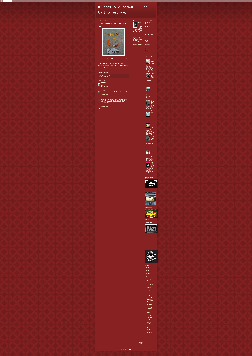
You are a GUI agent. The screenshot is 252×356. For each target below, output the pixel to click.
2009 (147, 276)
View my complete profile (137, 44)
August (148, 334)
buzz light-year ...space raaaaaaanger (150, 305)
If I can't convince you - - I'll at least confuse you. (122, 9)
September (149, 332)
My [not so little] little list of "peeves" (150, 300)
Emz (101, 90)
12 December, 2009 (104, 106)
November (149, 329)
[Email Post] (109, 75)
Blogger (130, 349)
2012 (147, 271)
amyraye (102, 82)
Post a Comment (102, 108)
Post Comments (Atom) (107, 112)
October (148, 331)
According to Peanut (150, 283)
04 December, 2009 (104, 86)
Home (114, 111)
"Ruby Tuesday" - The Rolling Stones (152, 164)
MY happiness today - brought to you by (150, 320)
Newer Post (100, 111)
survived (148, 290)
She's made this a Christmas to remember (150, 288)
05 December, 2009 (104, 94)
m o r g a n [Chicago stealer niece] (150, 308)
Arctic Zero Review (152, 113)
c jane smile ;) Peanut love (105, 76)
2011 (147, 273)
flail (147, 293)
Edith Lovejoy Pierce (150, 279)
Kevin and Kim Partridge (105, 97)
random (148, 327)
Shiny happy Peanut (150, 297)
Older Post (127, 111)
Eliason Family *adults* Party (150, 281)
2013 (147, 270)
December (149, 277)
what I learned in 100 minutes (150, 311)
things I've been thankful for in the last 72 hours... (150, 316)
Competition (149, 312)
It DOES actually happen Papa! (150, 302)
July (148, 335)
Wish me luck (149, 292)
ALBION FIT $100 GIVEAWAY (152, 89)
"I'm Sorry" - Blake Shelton (152, 102)
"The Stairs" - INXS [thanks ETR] (149, 57)
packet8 (141, 343)
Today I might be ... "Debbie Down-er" (150, 296)
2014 (147, 268)
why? (148, 314)
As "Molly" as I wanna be (149, 323)
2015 (147, 267)
